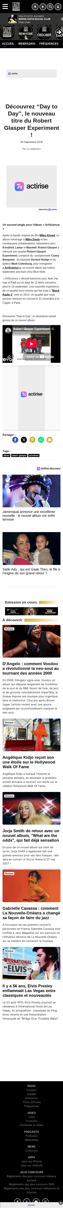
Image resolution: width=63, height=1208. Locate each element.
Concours (31, 1150)
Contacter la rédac (32, 1125)
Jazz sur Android (31, 1165)
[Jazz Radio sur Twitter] (26, 1201)
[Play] (4, 29)
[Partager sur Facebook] (14, 441)
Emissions (31, 1098)
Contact (31, 1090)
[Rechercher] (50, 6)
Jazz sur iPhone (32, 1161)
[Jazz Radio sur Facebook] (17, 1201)
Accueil (8, 43)
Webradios (26, 43)
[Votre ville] (35, 6)
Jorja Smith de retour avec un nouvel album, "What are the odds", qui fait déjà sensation (31, 836)
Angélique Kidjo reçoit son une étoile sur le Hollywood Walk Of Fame (29, 762)
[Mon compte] (58, 6)
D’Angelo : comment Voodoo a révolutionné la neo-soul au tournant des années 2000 (31, 668)
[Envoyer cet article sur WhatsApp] (40, 441)
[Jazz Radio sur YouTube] (36, 1201)
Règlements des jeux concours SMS (31, 1184)
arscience (34, 455)
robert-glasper (19, 455)
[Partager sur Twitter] (23, 441)
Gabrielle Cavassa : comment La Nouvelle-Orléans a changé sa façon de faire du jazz (31, 913)
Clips (31, 1117)
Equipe (31, 1094)
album (6, 455)
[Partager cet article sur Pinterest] (31, 441)
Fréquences (48, 43)
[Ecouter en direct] (42, 6)
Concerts (31, 1121)
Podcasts (31, 1135)
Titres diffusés (32, 1102)
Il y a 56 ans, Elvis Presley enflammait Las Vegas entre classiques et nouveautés (29, 991)
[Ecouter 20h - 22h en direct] (31, 611)
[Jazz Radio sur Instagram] (45, 1201)
